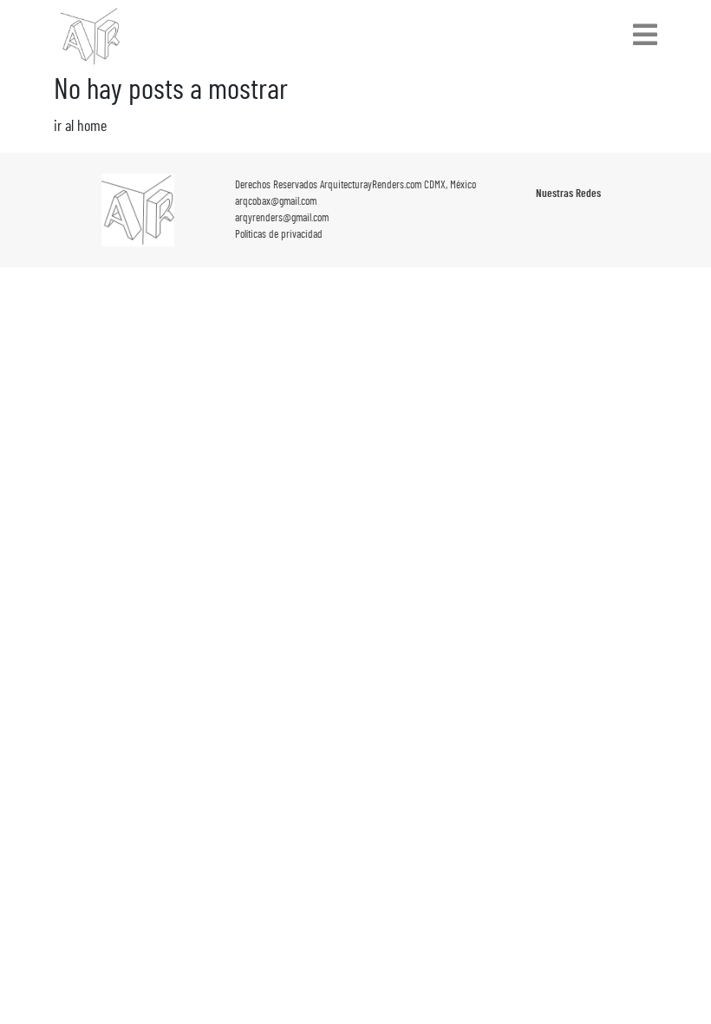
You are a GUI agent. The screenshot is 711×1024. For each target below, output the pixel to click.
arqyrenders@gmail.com (282, 218)
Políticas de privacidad (279, 234)
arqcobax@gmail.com (275, 201)
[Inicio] (90, 36)
